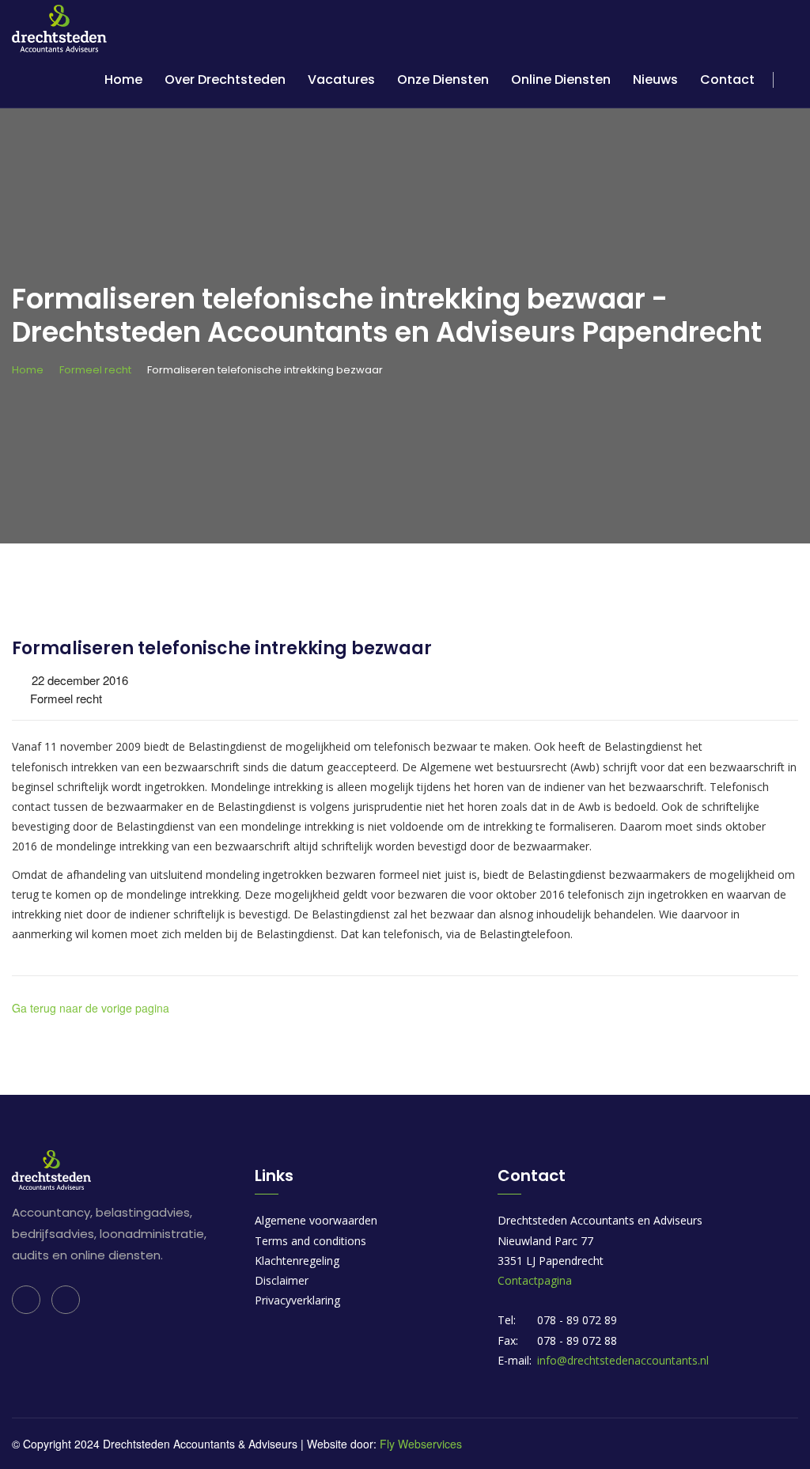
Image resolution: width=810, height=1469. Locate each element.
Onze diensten (443, 79)
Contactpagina (535, 1280)
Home (123, 79)
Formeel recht (95, 369)
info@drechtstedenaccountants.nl (623, 1360)
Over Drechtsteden (225, 79)
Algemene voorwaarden (316, 1220)
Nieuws (655, 79)
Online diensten (561, 79)
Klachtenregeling (297, 1260)
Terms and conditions (310, 1240)
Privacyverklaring (297, 1300)
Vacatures (341, 79)
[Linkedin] (26, 1299)
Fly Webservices (421, 1444)
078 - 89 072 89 (577, 1319)
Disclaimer (281, 1280)
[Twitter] (65, 1299)
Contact (727, 79)
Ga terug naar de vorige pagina (90, 1008)
